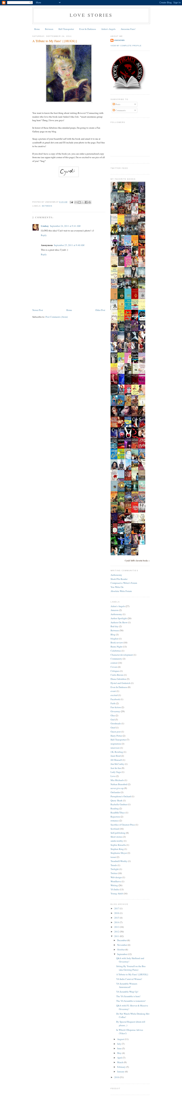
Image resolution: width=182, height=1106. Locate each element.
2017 (117, 908)
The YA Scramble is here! (128, 996)
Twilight (115, 869)
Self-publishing (118, 832)
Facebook (115, 699)
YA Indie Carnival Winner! (129, 979)
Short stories (116, 836)
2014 (117, 922)
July (119, 1043)
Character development (122, 654)
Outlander (115, 792)
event (113, 691)
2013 (117, 926)
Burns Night (116, 646)
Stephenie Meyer (119, 852)
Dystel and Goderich (120, 683)
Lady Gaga (116, 772)
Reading (115, 808)
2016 (117, 913)
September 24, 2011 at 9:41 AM (65, 225)
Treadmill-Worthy (119, 861)
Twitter (114, 873)
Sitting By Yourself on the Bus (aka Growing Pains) (131, 968)
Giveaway (115, 711)
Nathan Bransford (119, 784)
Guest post (116, 731)
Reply (44, 235)
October (121, 949)
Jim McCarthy (117, 764)
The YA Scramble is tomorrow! (131, 1000)
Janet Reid (116, 755)
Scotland (115, 828)
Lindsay (45, 225)
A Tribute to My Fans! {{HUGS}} (132, 974)
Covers (114, 666)
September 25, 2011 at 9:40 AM (69, 245)
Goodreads (116, 723)
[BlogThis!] (79, 202)
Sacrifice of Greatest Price (123, 824)
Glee (113, 715)
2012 (117, 931)
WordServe (116, 881)
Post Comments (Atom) (57, 316)
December (122, 940)
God (113, 719)
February (121, 1066)
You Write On (117, 587)
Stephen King (117, 849)
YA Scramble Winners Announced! (126, 985)
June (119, 1048)
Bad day (115, 626)
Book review (117, 642)
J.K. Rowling (117, 751)
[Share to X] (83, 202)
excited (114, 695)
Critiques (115, 671)
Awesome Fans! (128, 29)
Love (113, 776)
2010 (117, 1077)
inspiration (116, 743)
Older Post (100, 310)
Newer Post (37, 310)
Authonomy (116, 574)
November (122, 944)
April (120, 1057)
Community (116, 658)
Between (49, 29)
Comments (120, 110)
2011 (117, 936)
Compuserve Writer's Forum (124, 582)
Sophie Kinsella (118, 844)
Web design (116, 877)
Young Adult (117, 893)
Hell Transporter (66, 29)
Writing (114, 885)
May (119, 1053)
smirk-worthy (117, 840)
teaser (113, 857)
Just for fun (116, 768)
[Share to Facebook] (86, 202)
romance (115, 820)
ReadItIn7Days (118, 812)
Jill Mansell (116, 759)
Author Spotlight (119, 618)
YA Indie (115, 889)
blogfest (114, 638)
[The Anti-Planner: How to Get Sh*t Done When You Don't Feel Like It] (121, 265)
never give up (117, 788)
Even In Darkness (87, 29)
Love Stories (91, 15)
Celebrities (116, 650)
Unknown (119, 40)
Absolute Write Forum (121, 591)
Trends (114, 865)
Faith (113, 703)
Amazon (115, 610)
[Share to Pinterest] (89, 202)
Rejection (115, 816)
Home (37, 29)
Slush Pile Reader (119, 579)
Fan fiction (116, 707)
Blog (113, 634)
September (122, 954)
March (120, 1062)
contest (114, 662)
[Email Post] (71, 202)
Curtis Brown (117, 674)
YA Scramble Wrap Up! (127, 991)
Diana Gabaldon (118, 679)
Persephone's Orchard (121, 796)
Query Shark (116, 800)
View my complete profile (126, 46)
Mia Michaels (117, 780)
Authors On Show (119, 622)
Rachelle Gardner (119, 804)
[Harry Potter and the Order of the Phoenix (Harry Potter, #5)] (128, 500)
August (121, 1039)
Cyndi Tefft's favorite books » (137, 560)
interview (115, 747)
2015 (117, 917)
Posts (117, 104)
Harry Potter (116, 735)
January (121, 1071)
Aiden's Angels (108, 29)
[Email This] (76, 202)
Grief (113, 727)
